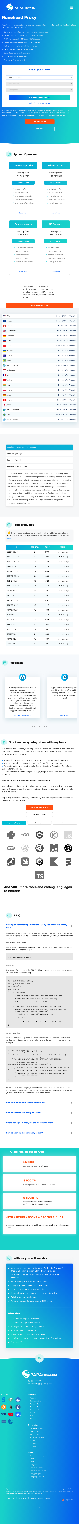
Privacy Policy (11, 1498)
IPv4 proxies (34, 1465)
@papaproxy (36, 1381)
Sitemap (40, 1498)
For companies (35, 1410)
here (9, 538)
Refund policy (35, 1404)
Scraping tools (39, 823)
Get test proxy (39, 122)
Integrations (39, 814)
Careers (47, 1498)
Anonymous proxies (37, 1437)
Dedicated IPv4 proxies (38, 1471)
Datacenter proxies (36, 1428)
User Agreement (22, 1498)
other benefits (17, 60)
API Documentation (39, 807)
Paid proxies (34, 1434)
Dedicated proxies (36, 1468)
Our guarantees (35, 1401)
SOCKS (32, 1440)
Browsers (65, 823)
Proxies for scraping (37, 1456)
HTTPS (32, 1462)
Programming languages (14, 823)
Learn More (23, 213)
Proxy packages (35, 1474)
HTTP (32, 1459)
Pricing (39, 129)
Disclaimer (33, 1498)
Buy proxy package (39, 97)
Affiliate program (36, 1416)
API (31, 1419)
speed (24, 56)
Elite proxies (34, 1431)
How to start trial (39, 305)
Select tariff (23, 182)
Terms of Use (34, 1407)
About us (33, 1398)
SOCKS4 (33, 1443)
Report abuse (34, 1413)
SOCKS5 (33, 1446)
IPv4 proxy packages (37, 1477)
